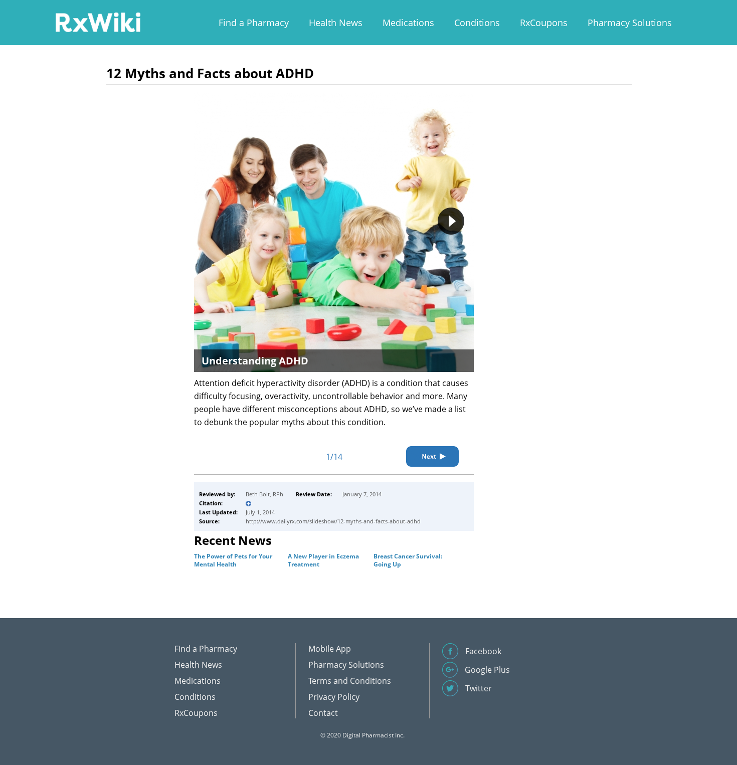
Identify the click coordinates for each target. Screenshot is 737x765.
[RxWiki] (97, 22)
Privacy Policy (333, 696)
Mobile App (329, 648)
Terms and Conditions (349, 680)
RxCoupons (544, 23)
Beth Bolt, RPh (264, 494)
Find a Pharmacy (254, 23)
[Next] (432, 456)
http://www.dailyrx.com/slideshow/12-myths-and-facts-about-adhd (333, 521)
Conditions (477, 23)
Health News (335, 23)
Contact (323, 712)
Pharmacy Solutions (630, 23)
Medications (408, 23)
